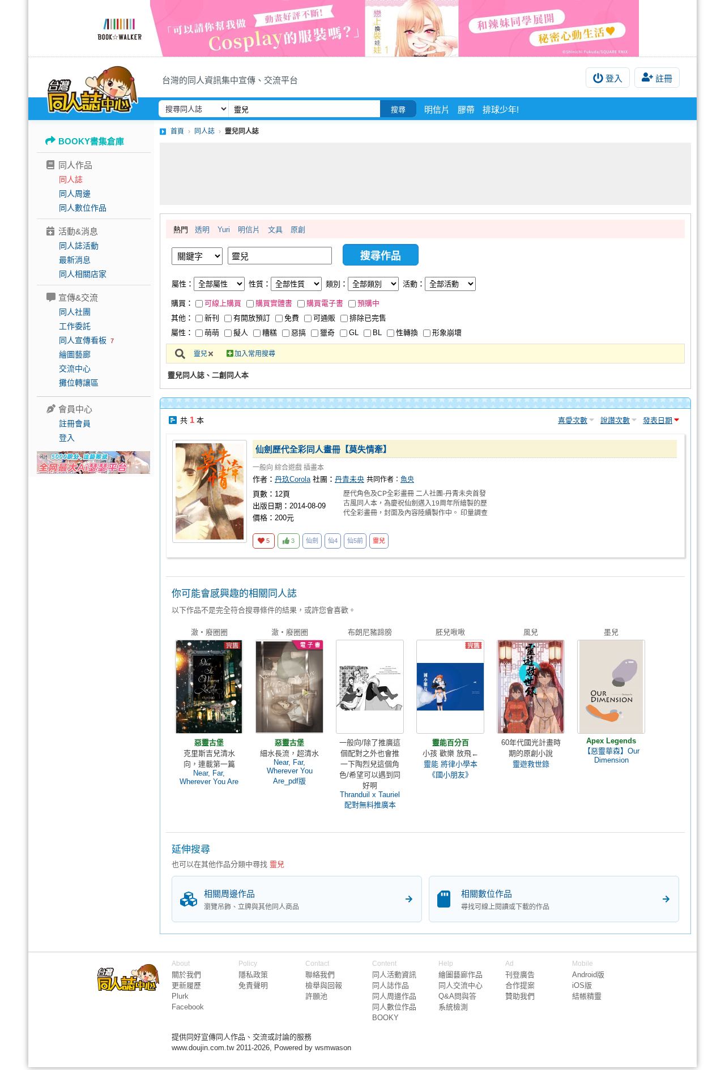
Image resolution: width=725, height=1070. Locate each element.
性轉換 (407, 332)
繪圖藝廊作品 (460, 974)
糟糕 (269, 332)
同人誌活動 (79, 245)
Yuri (224, 229)
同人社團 (75, 311)
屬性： (183, 284)
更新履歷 (186, 985)
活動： (414, 284)
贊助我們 (520, 996)
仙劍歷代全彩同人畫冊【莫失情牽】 (323, 449)
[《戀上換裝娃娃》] (362, 28)
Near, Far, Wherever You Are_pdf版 (290, 771)
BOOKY (385, 1017)
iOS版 (582, 985)
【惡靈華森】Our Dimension (611, 755)
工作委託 (75, 326)
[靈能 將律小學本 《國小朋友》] (450, 687)
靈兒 (200, 354)
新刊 (211, 318)
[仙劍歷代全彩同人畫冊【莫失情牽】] (209, 491)
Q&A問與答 (457, 996)
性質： (260, 284)
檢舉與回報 (323, 985)
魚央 (407, 479)
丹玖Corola (292, 479)
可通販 (324, 318)
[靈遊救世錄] (531, 687)
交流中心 (75, 368)
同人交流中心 (460, 985)
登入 (613, 78)
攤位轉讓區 (79, 382)
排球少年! (501, 109)
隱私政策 (253, 974)
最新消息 (75, 259)
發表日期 (657, 420)
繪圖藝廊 (75, 354)
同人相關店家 (82, 274)
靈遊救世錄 (531, 764)
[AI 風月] (93, 467)
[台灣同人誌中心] (92, 87)
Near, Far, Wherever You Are (209, 777)
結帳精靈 (587, 996)
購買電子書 (324, 303)
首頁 (177, 131)
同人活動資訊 (394, 974)
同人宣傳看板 (82, 340)
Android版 (588, 974)
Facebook (188, 1007)
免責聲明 (253, 985)
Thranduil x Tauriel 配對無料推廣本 (370, 799)
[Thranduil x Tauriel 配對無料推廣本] (370, 687)
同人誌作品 (390, 985)
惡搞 (298, 332)
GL (354, 332)
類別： (337, 284)
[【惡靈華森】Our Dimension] (611, 687)
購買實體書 (273, 303)
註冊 (663, 78)
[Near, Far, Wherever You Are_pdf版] (289, 687)
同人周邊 (75, 193)
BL (377, 332)
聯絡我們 (320, 974)
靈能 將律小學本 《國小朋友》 (450, 769)
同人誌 (71, 179)
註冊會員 (75, 423)
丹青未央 (349, 479)
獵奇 (327, 332)
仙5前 (355, 540)
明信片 (437, 109)
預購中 (368, 303)
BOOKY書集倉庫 (91, 141)
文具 (275, 229)
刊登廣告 (520, 974)
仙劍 (312, 540)
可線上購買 (222, 303)
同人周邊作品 (394, 996)
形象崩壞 (447, 332)
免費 (291, 318)
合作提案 (520, 985)
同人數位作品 (82, 207)
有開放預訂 (251, 318)
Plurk (180, 996)
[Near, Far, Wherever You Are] (209, 687)
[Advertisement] (425, 173)
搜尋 (398, 109)
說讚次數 (615, 420)
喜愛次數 (572, 420)
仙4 (333, 540)
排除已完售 (367, 318)
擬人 (240, 332)
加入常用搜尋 (254, 354)
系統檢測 (453, 1007)
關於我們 (186, 974)
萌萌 (211, 332)
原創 (298, 229)
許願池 (316, 996)
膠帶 (466, 109)
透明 (202, 229)
